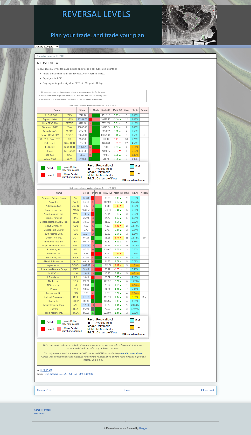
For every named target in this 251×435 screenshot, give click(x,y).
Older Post (207, 390)
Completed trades (43, 410)
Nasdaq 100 (56, 374)
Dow (47, 374)
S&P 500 (78, 374)
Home (126, 390)
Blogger (143, 428)
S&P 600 (88, 374)
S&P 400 (68, 374)
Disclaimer (39, 413)
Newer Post (44, 390)
